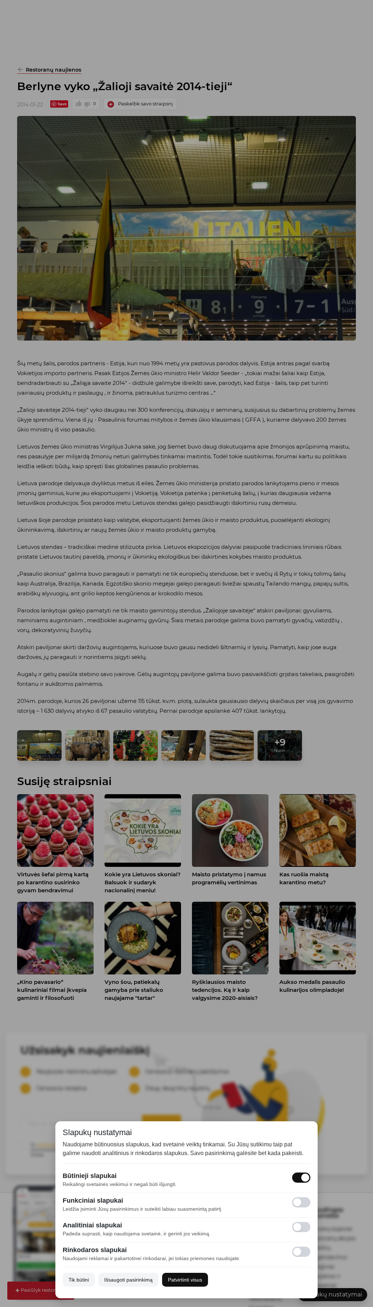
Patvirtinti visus (185, 1280)
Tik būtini (78, 1280)
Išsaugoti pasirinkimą (128, 1280)
